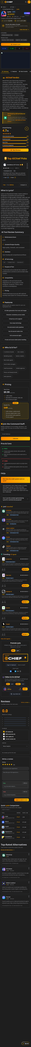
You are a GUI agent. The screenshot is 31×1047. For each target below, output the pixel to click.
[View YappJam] (3, 547)
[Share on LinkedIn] (15, 671)
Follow (25, 689)
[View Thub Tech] (3, 575)
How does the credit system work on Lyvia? (13, 480)
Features (14, 71)
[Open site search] (26, 2)
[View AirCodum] (3, 520)
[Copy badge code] (20, 671)
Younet (8, 537)
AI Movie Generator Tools (7, 35)
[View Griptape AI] (3, 591)
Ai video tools (11, 170)
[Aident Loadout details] (3, 883)
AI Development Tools (14, 514)
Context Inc (9, 559)
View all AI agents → (6, 638)
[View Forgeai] (3, 624)
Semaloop (8, 510)
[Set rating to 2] (5, 765)
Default (18, 684)
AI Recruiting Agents (10, 610)
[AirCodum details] (3, 869)
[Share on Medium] (18, 671)
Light (17, 650)
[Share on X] (13, 671)
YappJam (8, 546)
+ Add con (25, 791)
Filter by (4, 728)
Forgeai (8, 624)
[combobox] (15, 746)
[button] (15, 438)
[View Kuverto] (3, 607)
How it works (24, 71)
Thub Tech (8, 575)
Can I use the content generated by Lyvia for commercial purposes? (13, 499)
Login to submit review (21, 800)
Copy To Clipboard (11, 665)
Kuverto (8, 608)
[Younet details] (3, 897)
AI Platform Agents (9, 578)
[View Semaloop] (3, 511)
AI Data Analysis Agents (10, 561)
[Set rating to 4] (9, 765)
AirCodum (8, 519)
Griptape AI (9, 591)
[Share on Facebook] (11, 671)
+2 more (16, 35)
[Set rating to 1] (3, 765)
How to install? (21, 665)
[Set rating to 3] (7, 765)
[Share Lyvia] (19, 48)
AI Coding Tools (13, 523)
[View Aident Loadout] (3, 529)
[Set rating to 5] (11, 765)
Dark (13, 650)
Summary (6, 71)
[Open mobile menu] (2, 2)
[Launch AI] (29, 2)
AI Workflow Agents (10, 594)
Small (23, 684)
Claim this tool (23, 29)
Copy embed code (16, 694)
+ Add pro (25, 783)
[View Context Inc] (3, 559)
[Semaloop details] (3, 855)
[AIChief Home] (9, 2)
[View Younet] (3, 538)
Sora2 (13, 164)
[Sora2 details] (10, 164)
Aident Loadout (10, 528)
